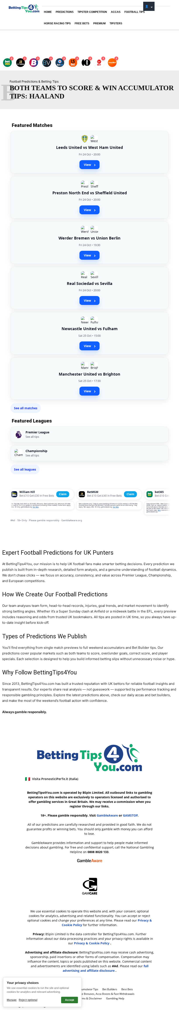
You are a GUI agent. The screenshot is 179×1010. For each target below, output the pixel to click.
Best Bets (127, 989)
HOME (48, 11)
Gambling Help (115, 998)
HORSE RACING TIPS (57, 23)
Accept (69, 1000)
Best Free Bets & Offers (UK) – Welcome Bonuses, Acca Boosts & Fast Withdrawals (84, 994)
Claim (63, 494)
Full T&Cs (36, 507)
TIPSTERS (116, 23)
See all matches (25, 408)
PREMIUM (99, 23)
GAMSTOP (130, 815)
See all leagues (25, 469)
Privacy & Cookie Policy (92, 943)
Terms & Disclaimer (90, 998)
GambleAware (107, 815)
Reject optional (28, 1000)
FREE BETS (82, 23)
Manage (12, 1000)
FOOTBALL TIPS (134, 11)
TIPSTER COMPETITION (92, 11)
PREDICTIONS (65, 11)
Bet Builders (109, 989)
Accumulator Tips (87, 989)
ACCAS (115, 11)
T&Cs (159, 510)
